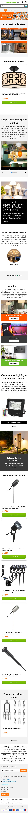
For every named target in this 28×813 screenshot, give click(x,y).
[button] (25, 109)
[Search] (22, 6)
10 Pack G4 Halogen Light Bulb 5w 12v (11, 728)
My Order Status (18, 802)
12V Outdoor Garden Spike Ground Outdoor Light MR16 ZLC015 (12, 549)
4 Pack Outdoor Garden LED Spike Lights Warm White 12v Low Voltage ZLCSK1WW (13, 591)
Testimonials (15, 799)
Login (6, 802)
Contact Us (5, 794)
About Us (3, 799)
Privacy (21, 799)
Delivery (8, 799)
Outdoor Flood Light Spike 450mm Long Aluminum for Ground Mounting (11, 675)
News (2, 802)
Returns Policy (14, 801)
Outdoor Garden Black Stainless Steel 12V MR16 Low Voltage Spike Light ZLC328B (13, 507)
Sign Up (11, 802)
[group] (14, 155)
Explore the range (14, 318)
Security (2, 801)
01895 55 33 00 (6, 779)
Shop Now (5, 221)
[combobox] (12, 6)
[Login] (23, 2)
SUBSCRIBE (23, 770)
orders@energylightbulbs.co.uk (9, 781)
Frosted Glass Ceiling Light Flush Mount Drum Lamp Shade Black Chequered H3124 (13, 94)
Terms (7, 801)
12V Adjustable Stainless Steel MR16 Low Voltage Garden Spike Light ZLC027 (12, 633)
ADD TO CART (14, 102)
